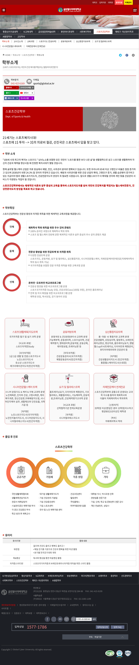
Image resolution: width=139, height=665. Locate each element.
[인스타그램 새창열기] (26, 99)
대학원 (110, 2)
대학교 (94, 2)
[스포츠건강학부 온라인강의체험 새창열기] (26, 89)
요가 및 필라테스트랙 (103, 41)
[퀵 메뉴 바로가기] (135, 10)
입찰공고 (17, 613)
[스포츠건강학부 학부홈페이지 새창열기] (11, 89)
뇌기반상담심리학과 (10, 575)
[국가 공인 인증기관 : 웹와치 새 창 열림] (110, 651)
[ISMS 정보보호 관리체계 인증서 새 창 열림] (128, 651)
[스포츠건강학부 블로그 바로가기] (11, 94)
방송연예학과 (72, 575)
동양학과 (114, 575)
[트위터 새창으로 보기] (120, 56)
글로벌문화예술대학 (46, 31)
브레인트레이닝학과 (55, 575)
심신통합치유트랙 (83, 41)
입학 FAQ (117, 627)
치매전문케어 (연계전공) (35, 46)
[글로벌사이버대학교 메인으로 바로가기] (69, 11)
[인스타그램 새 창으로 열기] (53, 621)
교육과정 (30, 41)
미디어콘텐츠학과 (88, 575)
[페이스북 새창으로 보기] (127, 56)
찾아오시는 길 (88, 605)
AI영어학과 (102, 575)
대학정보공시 (41, 613)
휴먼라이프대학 (67, 31)
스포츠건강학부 (103, 31)
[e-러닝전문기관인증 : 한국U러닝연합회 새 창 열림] (120, 651)
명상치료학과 (26, 575)
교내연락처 (74, 605)
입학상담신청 (102, 627)
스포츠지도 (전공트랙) (47, 41)
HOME (7, 55)
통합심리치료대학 (10, 31)
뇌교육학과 (40, 575)
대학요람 (28, 613)
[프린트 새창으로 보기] (133, 56)
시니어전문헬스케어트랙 (11, 46)
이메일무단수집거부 (58, 605)
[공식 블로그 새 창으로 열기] (66, 621)
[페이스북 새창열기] (11, 99)
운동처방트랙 (66, 41)
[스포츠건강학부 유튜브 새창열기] (26, 94)
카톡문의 (128, 2)
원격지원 (119, 2)
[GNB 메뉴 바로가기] (3, 10)
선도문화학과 (126, 575)
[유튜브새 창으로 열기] (60, 621)
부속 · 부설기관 (95, 636)
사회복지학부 (85, 31)
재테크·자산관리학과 (124, 31)
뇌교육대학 (28, 31)
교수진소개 (18, 41)
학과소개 (16, 55)
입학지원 (102, 2)
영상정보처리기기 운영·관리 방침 (32, 605)
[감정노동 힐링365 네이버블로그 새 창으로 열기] (84, 621)
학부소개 (5, 41)
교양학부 (21, 36)
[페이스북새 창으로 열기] (47, 621)
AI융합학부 (7, 36)
